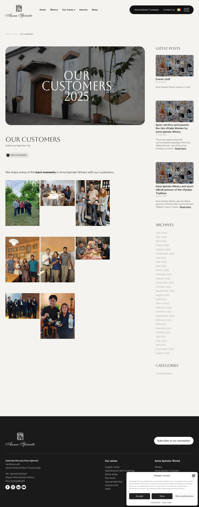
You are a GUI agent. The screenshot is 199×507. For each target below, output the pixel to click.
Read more (180, 148)
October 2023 (163, 311)
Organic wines (112, 467)
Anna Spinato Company (146, 10)
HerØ (107, 488)
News (95, 10)
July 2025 (161, 257)
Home (43, 10)
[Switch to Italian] (179, 9)
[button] (193, 475)
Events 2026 (163, 79)
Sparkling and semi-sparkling (119, 470)
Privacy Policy (167, 502)
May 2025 (161, 261)
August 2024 (162, 295)
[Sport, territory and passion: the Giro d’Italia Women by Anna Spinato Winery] (175, 111)
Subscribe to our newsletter (173, 440)
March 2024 (162, 303)
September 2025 (165, 253)
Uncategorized (164, 373)
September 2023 (165, 315)
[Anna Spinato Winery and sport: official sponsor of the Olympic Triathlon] (175, 173)
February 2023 (164, 320)
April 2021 (161, 344)
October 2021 (163, 332)
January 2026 (163, 249)
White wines (111, 474)
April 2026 (161, 241)
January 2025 (163, 278)
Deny (162, 496)
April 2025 (161, 266)
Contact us (169, 10)
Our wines (67, 10)
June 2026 (161, 232)
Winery (54, 10)
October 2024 (163, 286)
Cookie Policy (156, 502)
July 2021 (161, 336)
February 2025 (164, 274)
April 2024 (161, 299)
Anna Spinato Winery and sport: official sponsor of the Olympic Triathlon (175, 190)
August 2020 (163, 353)
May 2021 (161, 340)
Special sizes (111, 485)
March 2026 (162, 245)
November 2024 (165, 282)
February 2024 (164, 307)
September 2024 (165, 290)
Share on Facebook (19, 155)
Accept (139, 496)
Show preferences (184, 496)
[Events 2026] (175, 65)
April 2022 (161, 324)
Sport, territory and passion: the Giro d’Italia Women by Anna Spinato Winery (172, 128)
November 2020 (165, 349)
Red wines (110, 478)
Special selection (114, 481)
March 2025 (162, 270)
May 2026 (161, 237)
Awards (83, 10)
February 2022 (164, 328)
